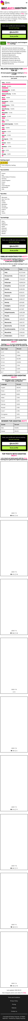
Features (14, 1008)
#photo (4, 116)
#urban (4, 142)
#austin (4, 233)
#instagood (5, 101)
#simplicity (8, 286)
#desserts (4, 230)
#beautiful (5, 112)
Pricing (14, 1004)
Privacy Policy (14, 1001)
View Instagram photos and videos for (14, 992)
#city (3, 82)
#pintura (4, 231)
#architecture (6, 105)
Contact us (14, 1011)
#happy (4, 154)
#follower (4, 228)
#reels (3, 226)
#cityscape (8, 282)
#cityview (7, 296)
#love (3, 97)
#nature (4, 131)
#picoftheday (5, 109)
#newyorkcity (8, 276)
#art (3, 120)
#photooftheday (6, 94)
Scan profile (14, 36)
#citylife (7, 279)
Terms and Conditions (14, 997)
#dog (3, 221)
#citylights (7, 306)
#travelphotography (7, 124)
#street (4, 135)
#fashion (4, 146)
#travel (4, 86)
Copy (3, 43)
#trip (3, 150)
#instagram (5, 139)
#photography (6, 90)
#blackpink (5, 224)
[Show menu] (26, 3)
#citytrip (7, 319)
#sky (3, 127)
